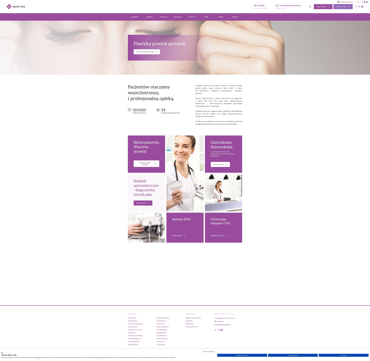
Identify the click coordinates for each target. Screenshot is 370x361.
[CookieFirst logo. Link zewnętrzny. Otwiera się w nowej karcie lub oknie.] (2, 353)
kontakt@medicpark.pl (222, 325)
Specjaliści (135, 17)
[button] (180, 71)
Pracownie (163, 17)
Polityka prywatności (208, 351)
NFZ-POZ (192, 17)
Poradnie (149, 17)
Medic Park (178, 17)
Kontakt (235, 17)
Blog (206, 17)
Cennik (220, 17)
